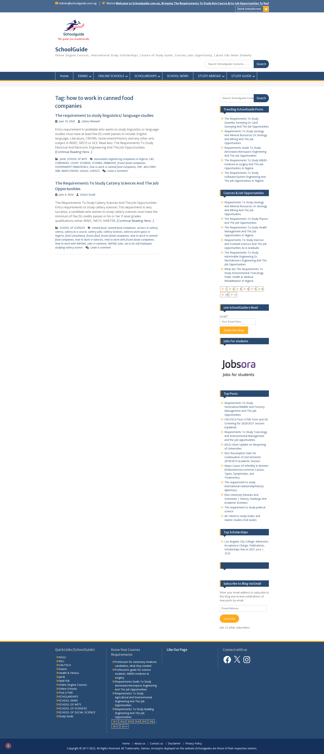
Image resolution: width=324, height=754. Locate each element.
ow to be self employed (137, 243)
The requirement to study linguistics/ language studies (104, 115)
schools (84, 171)
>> (235, 294)
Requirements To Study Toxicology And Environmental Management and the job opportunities (245, 436)
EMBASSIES (110, 163)
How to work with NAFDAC (70, 243)
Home (64, 76)
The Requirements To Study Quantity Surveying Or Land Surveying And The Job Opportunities (246, 122)
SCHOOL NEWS (177, 76)
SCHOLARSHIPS (146, 76)
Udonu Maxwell (91, 121)
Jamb (63, 159)
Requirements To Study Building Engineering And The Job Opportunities (134, 713)
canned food (99, 228)
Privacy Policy (193, 743)
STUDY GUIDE (241, 76)
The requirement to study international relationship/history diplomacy (244, 486)
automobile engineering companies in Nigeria (121, 159)
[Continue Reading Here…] (73, 152)
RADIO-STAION (70, 171)
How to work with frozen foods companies (129, 239)
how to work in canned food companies (113, 167)
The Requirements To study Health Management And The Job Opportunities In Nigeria (245, 231)
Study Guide (66, 716)
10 (226, 294)
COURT (74, 163)
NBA (57, 171)
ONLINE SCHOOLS (111, 76)
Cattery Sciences (113, 231)
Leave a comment (117, 171)
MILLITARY (150, 167)
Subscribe (229, 618)
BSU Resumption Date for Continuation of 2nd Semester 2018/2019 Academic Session (242, 457)
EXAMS (83, 76)
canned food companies (122, 228)
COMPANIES (62, 163)
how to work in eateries (89, 239)
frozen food (93, 235)
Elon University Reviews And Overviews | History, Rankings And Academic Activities (245, 498)
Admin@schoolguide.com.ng (78, 3)
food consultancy (75, 235)
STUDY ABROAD (209, 76)
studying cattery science (69, 247)
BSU (61, 661)
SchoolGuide (71, 49)
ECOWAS (97, 163)
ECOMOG (85, 163)
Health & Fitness (69, 673)
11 (117, 726)
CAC (151, 159)
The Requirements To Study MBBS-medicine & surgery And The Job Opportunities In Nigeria (246, 164)
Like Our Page (233, 565)
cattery (59, 231)
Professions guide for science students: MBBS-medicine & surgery (133, 673)
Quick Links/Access (249, 9)
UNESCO (95, 171)
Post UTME (66, 692)
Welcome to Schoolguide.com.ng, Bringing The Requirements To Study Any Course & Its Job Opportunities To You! (192, 3)
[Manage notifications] (8, 746)
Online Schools (68, 688)
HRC (139, 167)
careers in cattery (147, 228)
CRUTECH (65, 665)
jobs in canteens (97, 243)
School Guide (87, 194)
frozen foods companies (131, 163)
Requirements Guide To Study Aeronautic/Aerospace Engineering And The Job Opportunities (245, 151)
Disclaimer (174, 743)
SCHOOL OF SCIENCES (72, 228)
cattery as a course (76, 231)
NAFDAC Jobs (115, 243)
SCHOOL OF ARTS (77, 159)
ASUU (62, 657)
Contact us (156, 743)
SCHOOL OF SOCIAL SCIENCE (77, 712)
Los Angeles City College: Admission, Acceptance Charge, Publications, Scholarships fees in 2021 (246, 545)
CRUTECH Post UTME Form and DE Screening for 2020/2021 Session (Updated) (246, 423)
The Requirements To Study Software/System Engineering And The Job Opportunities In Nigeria (245, 176)
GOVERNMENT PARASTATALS (71, 167)
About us (139, 743)
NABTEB (64, 681)
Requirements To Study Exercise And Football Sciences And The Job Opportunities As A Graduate (245, 244)
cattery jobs (95, 231)
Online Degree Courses (73, 684)
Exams (63, 669)
